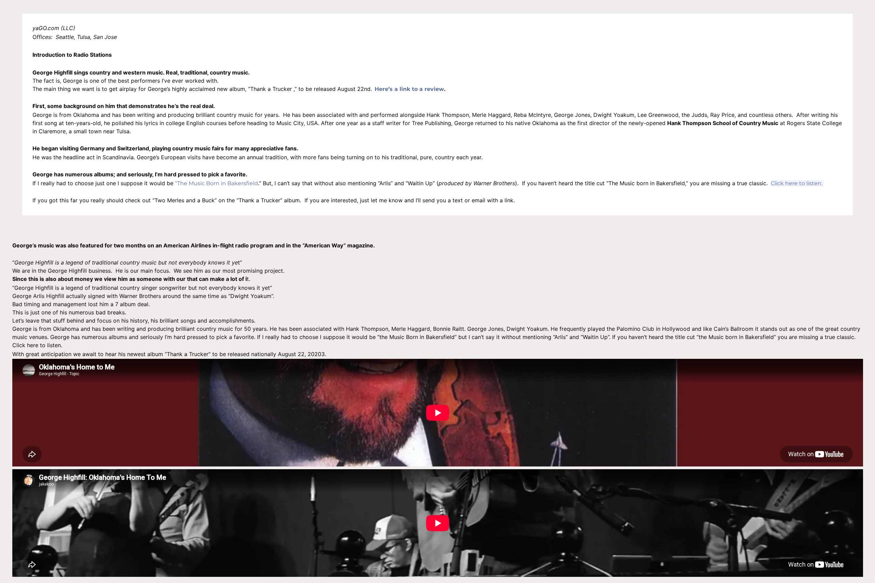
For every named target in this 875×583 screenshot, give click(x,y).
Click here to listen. (797, 183)
